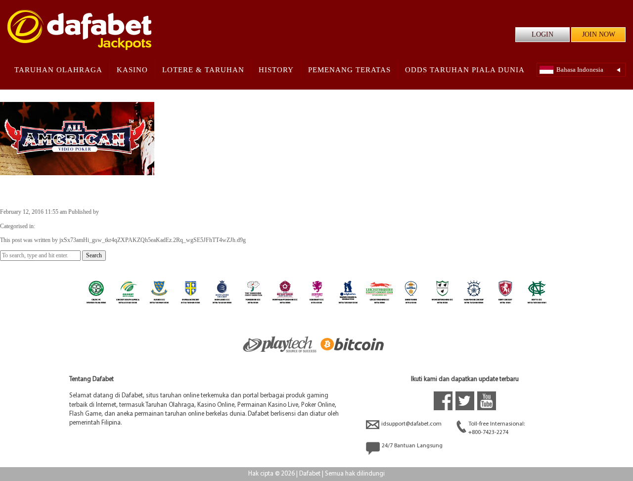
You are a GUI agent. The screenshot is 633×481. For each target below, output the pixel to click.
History (276, 70)
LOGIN (542, 34)
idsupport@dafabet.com (411, 424)
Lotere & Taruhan (203, 70)
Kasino (132, 70)
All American (34, 191)
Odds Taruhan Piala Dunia (465, 70)
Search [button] (94, 255)
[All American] (77, 170)
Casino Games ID (58, 226)
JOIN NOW (598, 34)
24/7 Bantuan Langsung (412, 446)
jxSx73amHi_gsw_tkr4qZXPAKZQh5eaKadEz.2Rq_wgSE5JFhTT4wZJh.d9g (193, 211)
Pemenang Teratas (349, 70)
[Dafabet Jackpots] (79, 30)
